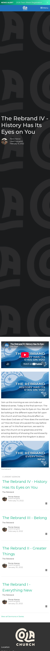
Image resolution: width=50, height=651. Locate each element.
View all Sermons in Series (12, 616)
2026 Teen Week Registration (29, 2)
